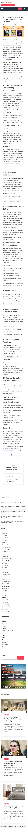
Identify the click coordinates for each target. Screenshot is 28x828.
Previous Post (11, 465)
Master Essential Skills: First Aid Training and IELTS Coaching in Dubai (13, 479)
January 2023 (5, 611)
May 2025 (4, 567)
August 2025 (5, 561)
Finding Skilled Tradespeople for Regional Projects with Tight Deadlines (13, 507)
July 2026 (4, 535)
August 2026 (5, 533)
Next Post (8, 476)
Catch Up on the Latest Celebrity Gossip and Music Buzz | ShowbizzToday (13, 763)
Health (4, 628)
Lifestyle (4, 635)
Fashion (4, 623)
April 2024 (5, 597)
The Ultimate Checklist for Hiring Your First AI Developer (13, 502)
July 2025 (4, 563)
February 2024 (6, 602)
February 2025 (6, 574)
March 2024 (5, 600)
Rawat (6, 24)
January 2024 (6, 604)
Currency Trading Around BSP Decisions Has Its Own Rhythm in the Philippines (12, 522)
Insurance (4, 633)
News (3, 637)
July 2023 (4, 609)
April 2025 (4, 570)
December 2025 (6, 551)
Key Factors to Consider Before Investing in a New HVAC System (12, 517)
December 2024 (6, 579)
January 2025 (5, 577)
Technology (5, 644)
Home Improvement (7, 630)
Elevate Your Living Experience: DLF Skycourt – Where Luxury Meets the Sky (13, 719)
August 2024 (5, 588)
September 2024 (6, 586)
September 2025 (6, 558)
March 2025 (5, 572)
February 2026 (6, 547)
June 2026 (5, 538)
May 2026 (4, 540)
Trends (4, 649)
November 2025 (6, 554)
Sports (4, 642)
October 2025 (5, 556)
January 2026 (5, 549)
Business (4, 621)
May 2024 (4, 595)
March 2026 (5, 544)
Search (4, 655)
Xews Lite (23, 826)
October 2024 (5, 584)
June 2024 (5, 593)
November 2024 (6, 581)
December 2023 (6, 606)
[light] (25, 9)
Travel (3, 646)
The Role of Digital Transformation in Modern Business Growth (13, 512)
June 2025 (5, 565)
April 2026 (5, 542)
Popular (4, 640)
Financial (4, 626)
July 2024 (4, 590)
